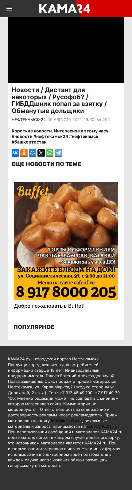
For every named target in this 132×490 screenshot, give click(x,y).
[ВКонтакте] (15, 153)
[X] (41, 153)
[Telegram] (58, 153)
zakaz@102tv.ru (102, 426)
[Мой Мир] (32, 153)
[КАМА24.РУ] (65, 8)
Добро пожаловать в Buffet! (49, 306)
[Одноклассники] (24, 153)
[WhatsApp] (49, 153)
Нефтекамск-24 (29, 119)
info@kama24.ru (66, 420)
